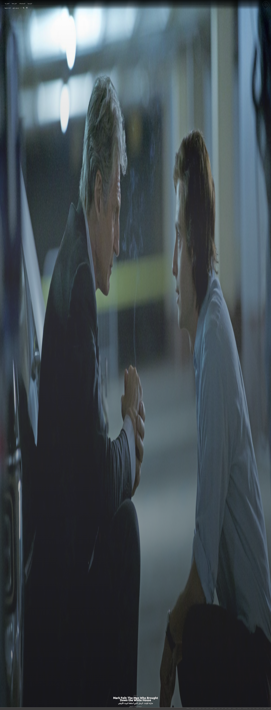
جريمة (250, 708)
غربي (196, 708)
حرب (219, 708)
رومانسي (234, 708)
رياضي (200, 708)
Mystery (188, 708)
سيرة (140, 706)
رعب (261, 708)
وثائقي (215, 708)
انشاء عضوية (8, 8)
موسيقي (211, 708)
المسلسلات (22, 4)
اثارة (222, 708)
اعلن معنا (14, 4)
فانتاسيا (229, 708)
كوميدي (257, 708)
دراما (136, 706)
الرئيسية (30, 4)
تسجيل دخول (15, 8)
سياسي (192, 708)
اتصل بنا (7, 4)
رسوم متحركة (245, 708)
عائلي (226, 708)
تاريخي (131, 706)
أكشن (269, 708)
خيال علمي (239, 708)
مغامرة (265, 708)
